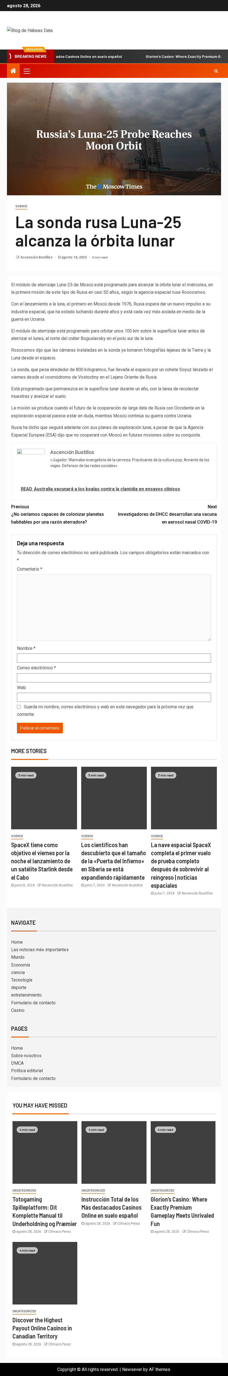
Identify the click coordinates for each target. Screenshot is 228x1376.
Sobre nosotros (26, 1055)
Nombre (26, 648)
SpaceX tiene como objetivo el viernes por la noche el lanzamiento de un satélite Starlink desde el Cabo (42, 861)
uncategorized (24, 1190)
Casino (17, 1010)
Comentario (29, 569)
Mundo (17, 957)
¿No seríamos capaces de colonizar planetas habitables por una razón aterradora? (57, 514)
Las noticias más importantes (40, 949)
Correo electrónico (36, 667)
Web (21, 687)
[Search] (216, 71)
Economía (20, 965)
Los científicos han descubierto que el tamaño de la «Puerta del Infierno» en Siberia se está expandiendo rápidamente (113, 861)
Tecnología (21, 980)
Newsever (132, 1369)
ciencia (18, 972)
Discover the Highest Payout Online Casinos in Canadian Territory (42, 1328)
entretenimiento (26, 995)
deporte (18, 987)
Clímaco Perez (59, 1232)
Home (17, 942)
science (21, 206)
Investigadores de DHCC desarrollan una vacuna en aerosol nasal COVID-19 (167, 514)
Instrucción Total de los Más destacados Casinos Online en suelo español (111, 1207)
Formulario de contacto (33, 1002)
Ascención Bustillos (36, 257)
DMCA (17, 1063)
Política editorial (27, 1070)
